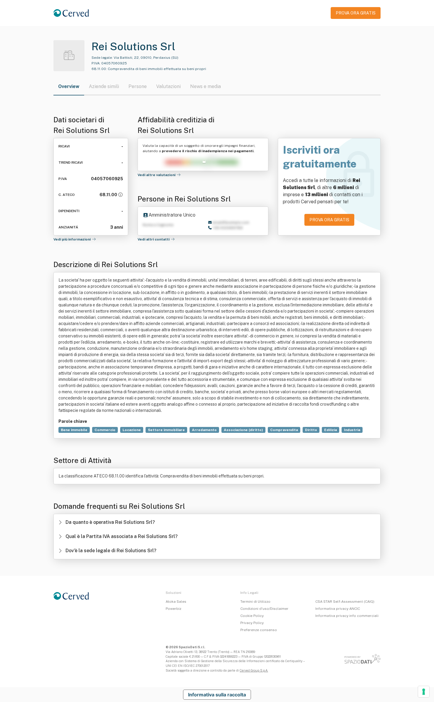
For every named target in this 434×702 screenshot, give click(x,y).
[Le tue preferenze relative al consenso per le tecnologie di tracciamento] (423, 691)
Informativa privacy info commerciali (346, 616)
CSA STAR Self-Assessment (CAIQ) (344, 601)
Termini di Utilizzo (255, 601)
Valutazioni (168, 86)
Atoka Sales (176, 601)
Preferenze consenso (258, 630)
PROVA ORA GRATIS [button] (356, 13)
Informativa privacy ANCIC (337, 609)
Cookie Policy (252, 616)
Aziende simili (104, 86)
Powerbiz (173, 609)
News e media (205, 86)
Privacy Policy (252, 623)
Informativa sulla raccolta (217, 695)
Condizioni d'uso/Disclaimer (264, 609)
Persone (137, 86)
